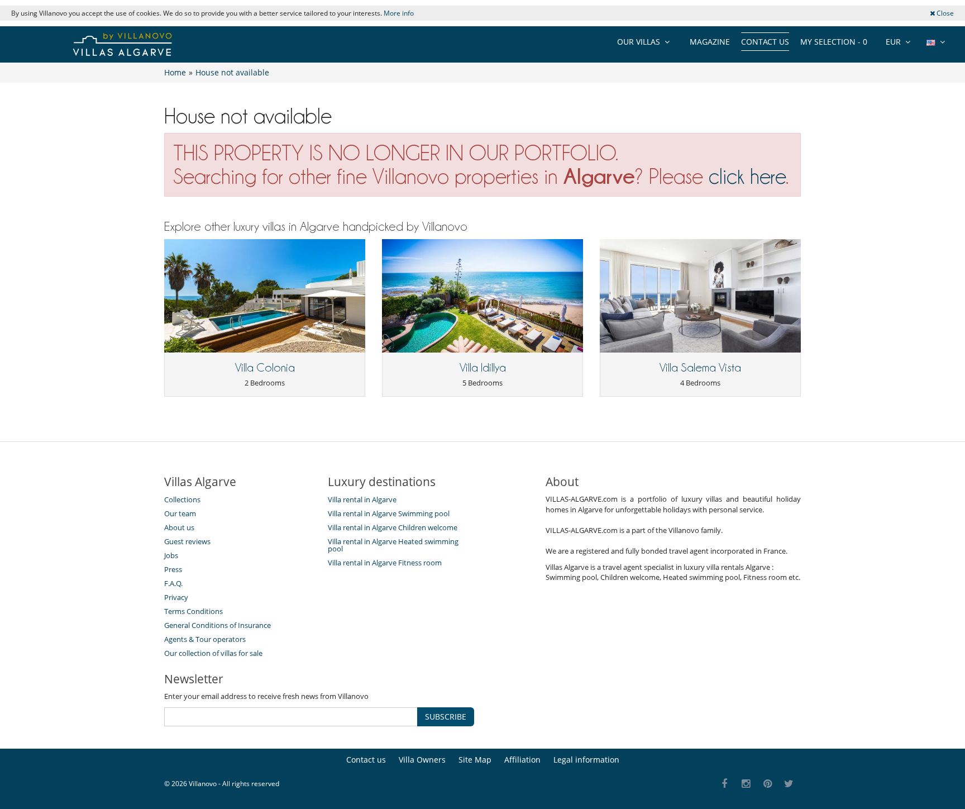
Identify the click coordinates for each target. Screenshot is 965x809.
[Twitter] (789, 784)
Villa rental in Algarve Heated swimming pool (393, 545)
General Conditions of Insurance (217, 625)
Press (173, 569)
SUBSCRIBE (445, 716)
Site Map (474, 759)
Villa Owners (422, 759)
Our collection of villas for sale (213, 653)
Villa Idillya (483, 367)
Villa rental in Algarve (362, 499)
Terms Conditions (193, 611)
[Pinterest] (767, 784)
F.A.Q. (173, 583)
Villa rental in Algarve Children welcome (392, 527)
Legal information (586, 759)
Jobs (171, 555)
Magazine (710, 41)
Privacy (176, 597)
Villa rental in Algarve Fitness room (385, 563)
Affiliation (522, 759)
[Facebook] (724, 784)
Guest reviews (187, 541)
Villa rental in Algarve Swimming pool (389, 513)
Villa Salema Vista (700, 367)
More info (399, 13)
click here (747, 176)
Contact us (765, 41)
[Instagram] (746, 784)
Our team (180, 513)
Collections (182, 499)
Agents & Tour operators (205, 639)
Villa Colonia (265, 367)
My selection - (833, 41)
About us (179, 527)
